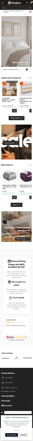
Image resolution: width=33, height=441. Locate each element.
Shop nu (15, 205)
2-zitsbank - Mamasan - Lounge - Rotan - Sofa (9, 99)
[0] (31, 3)
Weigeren (23, 435)
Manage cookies (17, 437)
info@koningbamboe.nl (11, 388)
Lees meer (16, 430)
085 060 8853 (9, 378)
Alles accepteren (12, 435)
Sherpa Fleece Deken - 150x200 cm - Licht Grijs (9, 186)
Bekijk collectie (15, 118)
